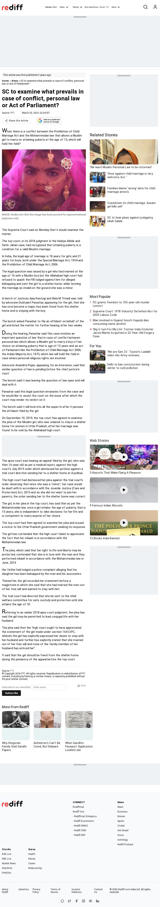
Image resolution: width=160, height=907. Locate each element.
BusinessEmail (91, 7)
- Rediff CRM (79, 830)
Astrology (122, 839)
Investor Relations (77, 891)
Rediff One (78, 811)
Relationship (35, 868)
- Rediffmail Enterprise (84, 816)
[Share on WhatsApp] (62, 901)
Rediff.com (124, 889)
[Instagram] (83, 901)
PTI (12, 113)
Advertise (24, 889)
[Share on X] (69, 901)
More (114, 7)
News (62, 7)
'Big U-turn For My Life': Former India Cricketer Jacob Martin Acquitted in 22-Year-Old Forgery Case (123, 333)
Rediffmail (78, 807)
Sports (120, 821)
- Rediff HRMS (80, 825)
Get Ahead (123, 830)
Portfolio (6, 872)
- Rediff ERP (79, 835)
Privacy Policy (36, 891)
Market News (9, 863)
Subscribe (11, 693)
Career (31, 863)
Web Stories (99, 440)
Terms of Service (55, 891)
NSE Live (6, 858)
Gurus (102, 7)
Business (122, 811)
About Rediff (5, 891)
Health (31, 854)
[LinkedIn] (97, 901)
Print (83, 685)
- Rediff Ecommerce (83, 821)
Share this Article (18, 120)
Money (76, 7)
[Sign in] (155, 7)
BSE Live (6, 854)
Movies (121, 816)
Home (48, 7)
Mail (54, 7)
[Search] (145, 7)
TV (107, 7)
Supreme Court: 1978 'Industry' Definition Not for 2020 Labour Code (125, 313)
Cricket (121, 825)
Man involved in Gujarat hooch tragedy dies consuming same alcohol (121, 322)
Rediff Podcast (125, 844)
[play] (124, 457)
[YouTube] (90, 901)
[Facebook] (76, 901)
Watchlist (7, 868)
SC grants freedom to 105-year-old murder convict (121, 304)
